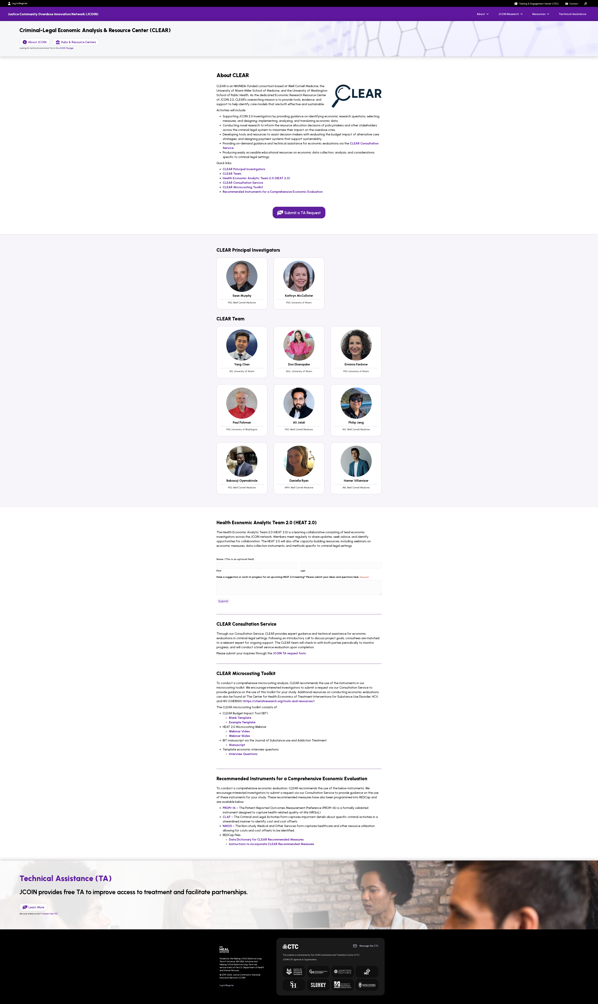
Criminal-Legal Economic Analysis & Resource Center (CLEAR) (95, 30)
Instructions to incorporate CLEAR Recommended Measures (271, 844)
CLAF (226, 817)
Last (303, 570)
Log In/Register (227, 985)
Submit (223, 601)
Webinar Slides (239, 736)
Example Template (242, 722)
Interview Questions (243, 754)
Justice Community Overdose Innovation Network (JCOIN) (53, 14)
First (218, 570)
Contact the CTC (49, 914)
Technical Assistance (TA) (65, 878)
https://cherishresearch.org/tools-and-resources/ (278, 701)
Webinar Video (239, 731)
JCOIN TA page (66, 48)
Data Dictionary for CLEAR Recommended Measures (266, 839)
